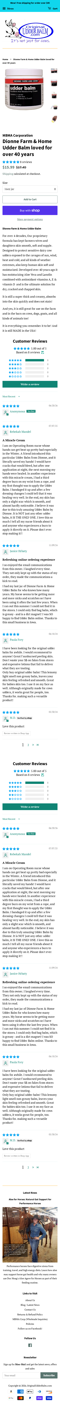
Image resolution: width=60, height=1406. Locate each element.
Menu (10, 8)
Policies (30, 1323)
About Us (30, 1300)
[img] (10, 406)
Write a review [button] (30, 384)
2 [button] (28, 745)
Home (5, 59)
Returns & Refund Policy (30, 1314)
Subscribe (49, 1375)
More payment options (30, 219)
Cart (55, 8)
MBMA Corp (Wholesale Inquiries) (30, 1319)
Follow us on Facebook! (30, 1328)
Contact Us (30, 1309)
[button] (15, 360)
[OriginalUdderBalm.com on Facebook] (30, 1345)
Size (5, 183)
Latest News (30, 1193)
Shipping (7, 174)
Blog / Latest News (30, 1304)
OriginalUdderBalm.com (39, 1385)
